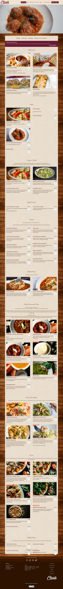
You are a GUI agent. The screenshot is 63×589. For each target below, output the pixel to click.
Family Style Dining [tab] (40, 38)
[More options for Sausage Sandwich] (55, 261)
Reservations (32, 2)
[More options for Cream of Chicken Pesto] (55, 419)
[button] (41, 2)
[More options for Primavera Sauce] (29, 387)
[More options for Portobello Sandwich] (29, 254)
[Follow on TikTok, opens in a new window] (36, 560)
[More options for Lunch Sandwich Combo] (29, 209)
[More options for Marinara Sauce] (55, 336)
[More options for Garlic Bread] (55, 90)
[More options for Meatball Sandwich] (29, 247)
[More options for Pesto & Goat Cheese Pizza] (29, 501)
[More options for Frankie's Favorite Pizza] (55, 510)
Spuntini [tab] (24, 38)
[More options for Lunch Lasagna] (29, 294)
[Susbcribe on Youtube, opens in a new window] (33, 560)
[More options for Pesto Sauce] (55, 378)
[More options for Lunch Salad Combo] (55, 209)
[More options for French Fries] (29, 151)
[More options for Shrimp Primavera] (29, 442)
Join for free (53, 45)
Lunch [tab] (18, 38)
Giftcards (37, 2)
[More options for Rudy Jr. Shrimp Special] (55, 441)
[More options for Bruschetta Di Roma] (29, 92)
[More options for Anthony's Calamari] (29, 68)
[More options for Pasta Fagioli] (55, 109)
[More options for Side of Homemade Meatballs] (29, 145)
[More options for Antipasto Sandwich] (29, 230)
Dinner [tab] (30, 38)
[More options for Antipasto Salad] (55, 190)
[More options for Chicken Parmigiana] (29, 419)
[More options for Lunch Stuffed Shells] (55, 294)
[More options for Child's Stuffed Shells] (29, 553)
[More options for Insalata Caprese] (55, 70)
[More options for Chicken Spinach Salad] (29, 190)
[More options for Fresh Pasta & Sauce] (29, 546)
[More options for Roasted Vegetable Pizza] (55, 499)
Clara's (52, 578)
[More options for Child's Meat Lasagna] (55, 546)
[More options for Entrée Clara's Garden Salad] (29, 183)
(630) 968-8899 (8, 568)
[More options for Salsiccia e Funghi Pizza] (29, 478)
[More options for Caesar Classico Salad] (55, 183)
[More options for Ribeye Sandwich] (55, 253)
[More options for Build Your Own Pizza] (29, 529)
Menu (28, 2)
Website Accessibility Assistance (31, 583)
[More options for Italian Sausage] (55, 118)
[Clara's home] (5, 2)
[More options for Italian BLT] (55, 230)
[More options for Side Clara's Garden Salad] (29, 124)
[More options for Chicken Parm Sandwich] (55, 239)
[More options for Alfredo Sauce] (55, 358)
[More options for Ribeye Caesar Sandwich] (29, 262)
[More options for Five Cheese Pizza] (29, 522)
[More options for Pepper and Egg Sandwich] (55, 246)
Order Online (23, 2)
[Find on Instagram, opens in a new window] (30, 560)
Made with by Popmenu (19, 557)
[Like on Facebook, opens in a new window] (27, 560)
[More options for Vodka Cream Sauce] (29, 380)
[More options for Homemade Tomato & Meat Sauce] (29, 335)
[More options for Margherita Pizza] (55, 478)
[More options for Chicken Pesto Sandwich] (29, 239)
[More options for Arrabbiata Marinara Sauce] (29, 359)
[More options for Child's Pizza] (55, 553)
